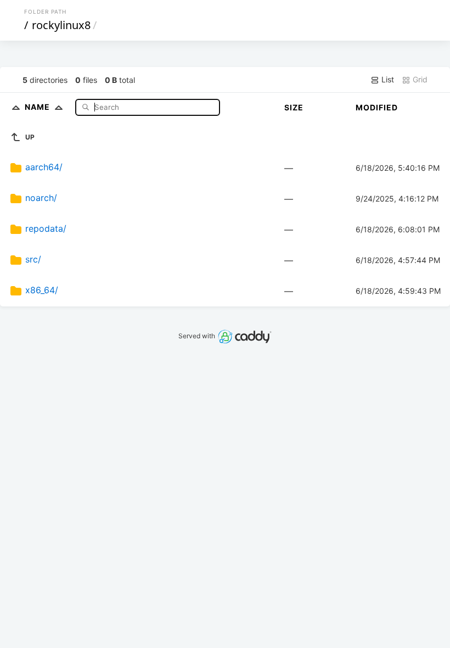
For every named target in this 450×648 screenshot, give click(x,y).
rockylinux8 (61, 25)
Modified (377, 107)
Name (38, 106)
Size (293, 107)
